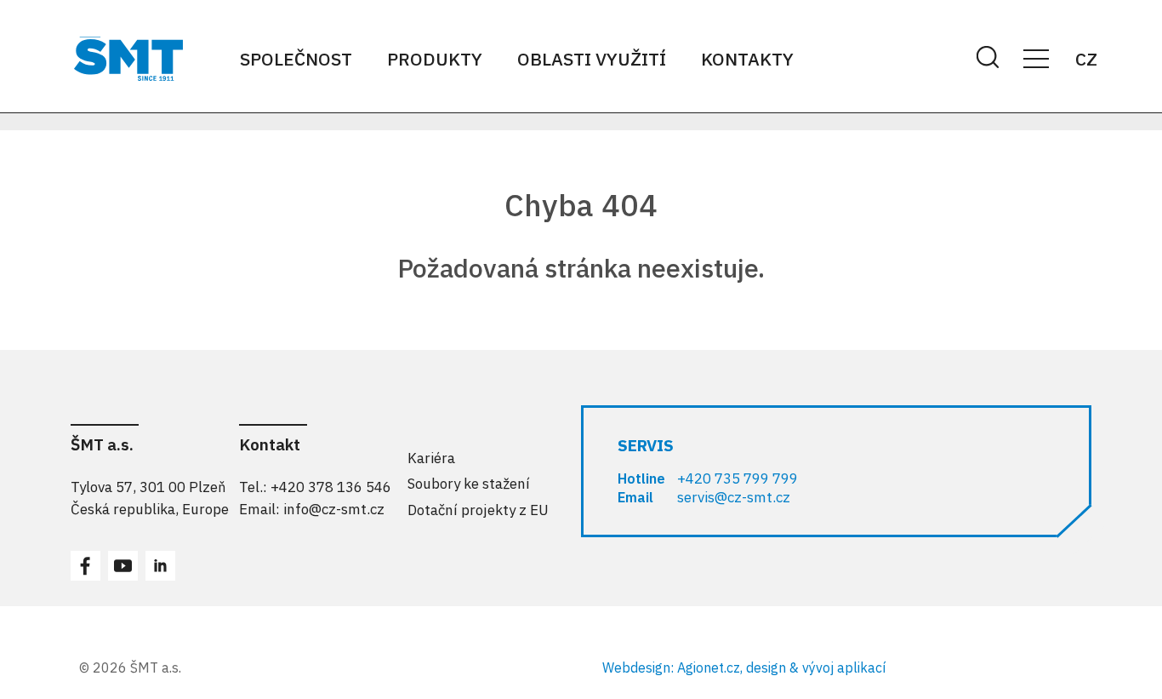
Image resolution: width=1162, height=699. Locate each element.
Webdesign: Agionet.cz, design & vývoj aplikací (744, 667)
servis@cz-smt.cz (733, 497)
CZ (1086, 59)
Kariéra (431, 458)
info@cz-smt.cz (333, 509)
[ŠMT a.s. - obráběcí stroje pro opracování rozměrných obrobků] (128, 59)
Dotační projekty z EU (478, 510)
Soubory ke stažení (468, 483)
